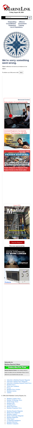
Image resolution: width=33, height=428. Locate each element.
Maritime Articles (11, 391)
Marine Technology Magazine (15, 416)
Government (22, 23)
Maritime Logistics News (14, 398)
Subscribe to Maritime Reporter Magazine (18, 380)
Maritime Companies (12, 423)
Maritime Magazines (12, 417)
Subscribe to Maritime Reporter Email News (19, 383)
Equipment (12, 25)
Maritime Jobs (11, 403)
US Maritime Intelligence (14, 420)
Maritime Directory (12, 422)
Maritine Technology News (14, 400)
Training (21, 25)
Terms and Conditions (13, 386)
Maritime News (11, 384)
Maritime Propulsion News (14, 408)
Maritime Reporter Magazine (15, 411)
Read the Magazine (17, 242)
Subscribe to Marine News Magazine (17, 381)
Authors (9, 392)
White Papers (10, 419)
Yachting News (11, 405)
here (21, 72)
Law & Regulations (16, 27)
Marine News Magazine (13, 412)
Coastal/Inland (11, 23)
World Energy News (12, 401)
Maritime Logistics (12, 414)
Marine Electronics (12, 406)
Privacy (9, 388)
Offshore (22, 22)
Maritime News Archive (13, 389)
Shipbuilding (12, 22)
